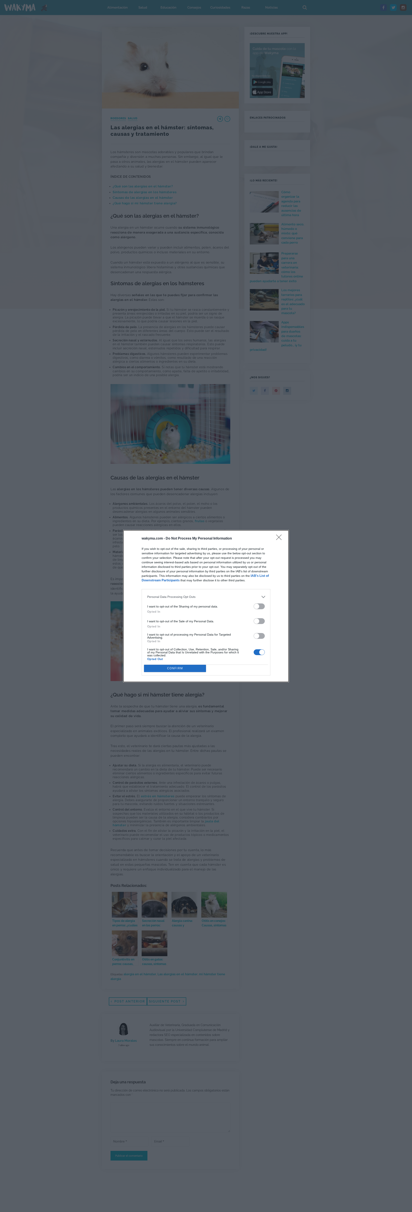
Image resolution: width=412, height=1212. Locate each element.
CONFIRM (175, 668)
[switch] (259, 606)
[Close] (280, 539)
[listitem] (206, 597)
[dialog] (206, 606)
